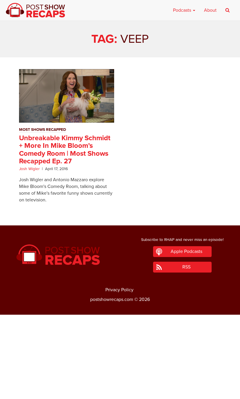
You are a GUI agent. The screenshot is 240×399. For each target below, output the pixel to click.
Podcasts (182, 10)
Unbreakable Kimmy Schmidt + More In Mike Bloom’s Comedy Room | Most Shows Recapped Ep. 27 (64, 149)
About (210, 10)
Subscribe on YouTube (120, 378)
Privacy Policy (119, 290)
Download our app (120, 391)
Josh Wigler (29, 169)
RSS (186, 267)
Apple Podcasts (186, 251)
